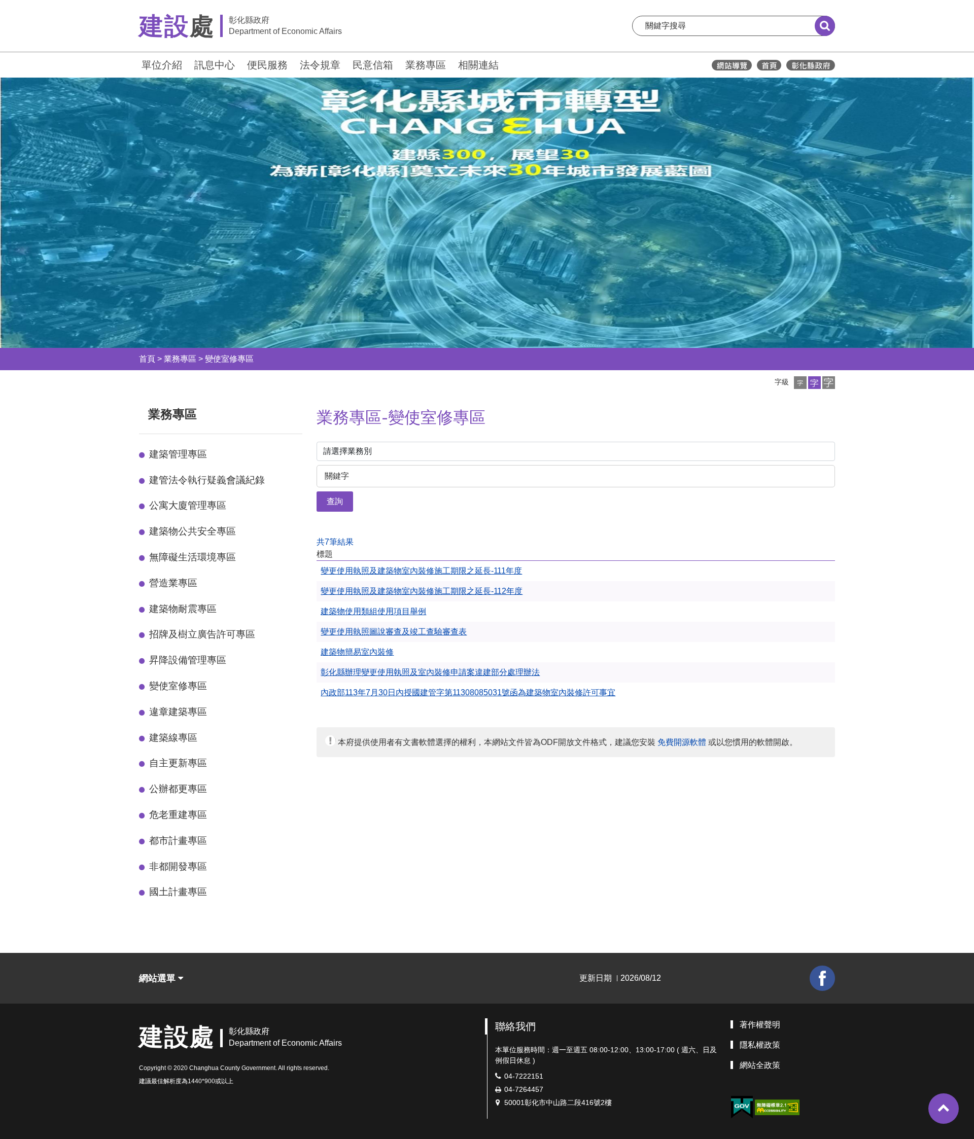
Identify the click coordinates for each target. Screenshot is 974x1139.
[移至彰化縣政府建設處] (769, 65)
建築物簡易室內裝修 (357, 652)
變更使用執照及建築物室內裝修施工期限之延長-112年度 (422, 591)
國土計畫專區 (178, 891)
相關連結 (478, 64)
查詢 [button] (335, 501)
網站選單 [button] (158, 978)
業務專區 (425, 64)
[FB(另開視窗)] (822, 978)
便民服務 (267, 64)
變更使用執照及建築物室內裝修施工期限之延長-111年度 (421, 570)
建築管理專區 (178, 454)
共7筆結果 (335, 542)
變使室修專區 (229, 358)
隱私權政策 (760, 1045)
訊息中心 (214, 64)
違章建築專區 (178, 711)
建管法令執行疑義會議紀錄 (207, 480)
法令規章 (320, 64)
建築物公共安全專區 (192, 531)
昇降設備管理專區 (187, 660)
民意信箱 (373, 64)
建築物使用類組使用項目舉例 (373, 611)
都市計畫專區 (178, 840)
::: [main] (310, 412)
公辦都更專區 (178, 789)
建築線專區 (173, 737)
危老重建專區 (178, 814)
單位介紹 (162, 64)
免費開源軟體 (681, 742)
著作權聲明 (760, 1024)
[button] (800, 382)
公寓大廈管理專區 (187, 505)
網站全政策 (760, 1065)
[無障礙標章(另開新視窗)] (777, 1106)
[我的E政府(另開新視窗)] (741, 1107)
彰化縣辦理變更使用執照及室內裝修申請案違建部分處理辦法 (430, 672)
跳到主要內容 (34, 7)
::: (134, 63)
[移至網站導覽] (732, 65)
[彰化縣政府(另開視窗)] (810, 65)
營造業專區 (173, 583)
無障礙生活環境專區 (192, 557)
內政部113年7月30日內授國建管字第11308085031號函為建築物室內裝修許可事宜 (468, 692)
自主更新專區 (178, 763)
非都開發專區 (178, 866)
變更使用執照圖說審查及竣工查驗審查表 (394, 631)
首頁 (147, 358)
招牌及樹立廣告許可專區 (202, 634)
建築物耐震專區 (183, 608)
